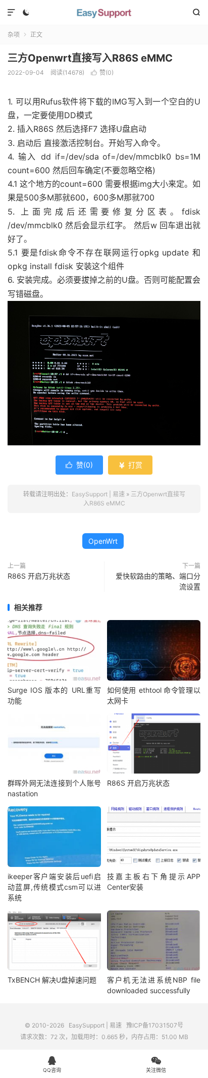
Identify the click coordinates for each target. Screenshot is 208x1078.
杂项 (14, 34)
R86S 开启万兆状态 (39, 576)
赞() (102, 72)
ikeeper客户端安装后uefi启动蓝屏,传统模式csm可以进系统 (54, 887)
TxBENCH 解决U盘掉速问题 (52, 980)
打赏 (130, 464)
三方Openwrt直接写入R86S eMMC (90, 58)
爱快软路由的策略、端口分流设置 (158, 581)
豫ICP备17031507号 (154, 1025)
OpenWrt (103, 541)
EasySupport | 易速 (103, 13)
